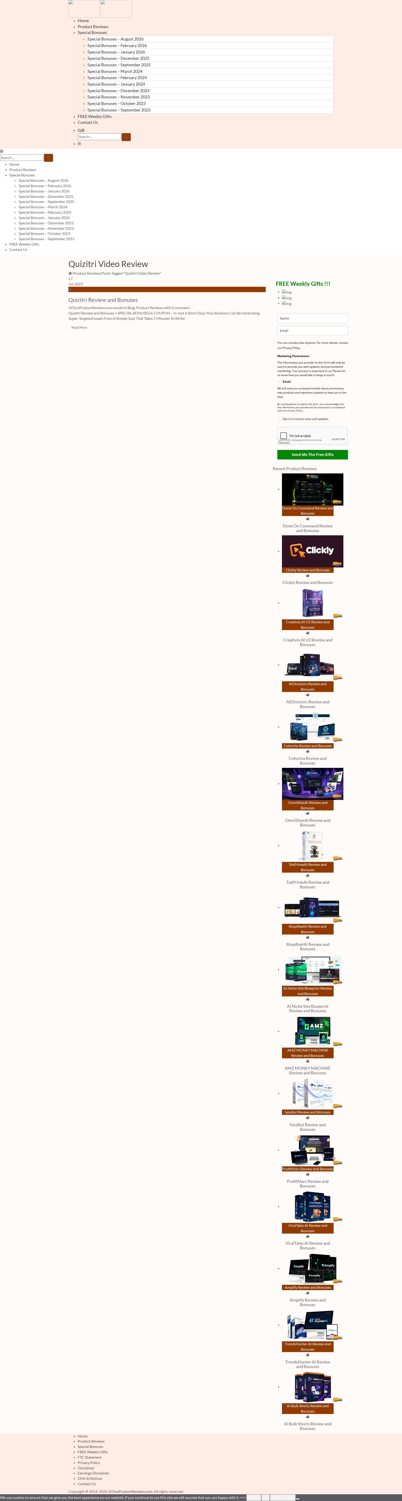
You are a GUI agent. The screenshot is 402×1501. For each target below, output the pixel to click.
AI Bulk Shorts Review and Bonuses (308, 1426)
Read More (79, 327)
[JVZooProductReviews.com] (100, 8)
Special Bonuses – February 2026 (117, 45)
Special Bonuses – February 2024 (117, 77)
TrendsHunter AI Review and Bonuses (307, 1364)
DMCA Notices (90, 1478)
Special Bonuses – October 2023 (116, 103)
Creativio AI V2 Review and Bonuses (307, 642)
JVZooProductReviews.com (130, 1491)
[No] (297, 1499)
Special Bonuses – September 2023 (119, 109)
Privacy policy (283, 1497)
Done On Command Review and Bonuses (308, 528)
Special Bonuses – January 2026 (116, 51)
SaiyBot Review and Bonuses (308, 1127)
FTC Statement (90, 1457)
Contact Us (88, 122)
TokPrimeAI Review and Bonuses (307, 884)
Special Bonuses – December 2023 (118, 90)
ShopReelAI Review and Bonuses (307, 946)
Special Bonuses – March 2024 (114, 71)
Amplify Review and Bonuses (308, 1302)
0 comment (181, 307)
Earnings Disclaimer (93, 1473)
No (265, 1497)
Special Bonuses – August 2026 (115, 38)
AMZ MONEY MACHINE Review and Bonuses (308, 1070)
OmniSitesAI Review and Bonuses (307, 822)
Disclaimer (86, 1468)
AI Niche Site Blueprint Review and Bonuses (307, 1008)
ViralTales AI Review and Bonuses (307, 1245)
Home (83, 20)
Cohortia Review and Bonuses (308, 761)
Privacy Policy (89, 1462)
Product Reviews (93, 26)
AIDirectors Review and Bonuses (307, 704)
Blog (131, 307)
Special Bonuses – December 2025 (118, 58)
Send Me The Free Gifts (313, 454)
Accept (253, 1497)
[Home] (70, 273)
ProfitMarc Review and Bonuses (307, 1183)
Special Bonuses (92, 32)
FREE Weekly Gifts (95, 116)
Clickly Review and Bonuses (308, 582)
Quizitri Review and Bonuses (103, 299)
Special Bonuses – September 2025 (119, 64)
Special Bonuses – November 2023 (118, 96)
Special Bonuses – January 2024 (116, 84)
